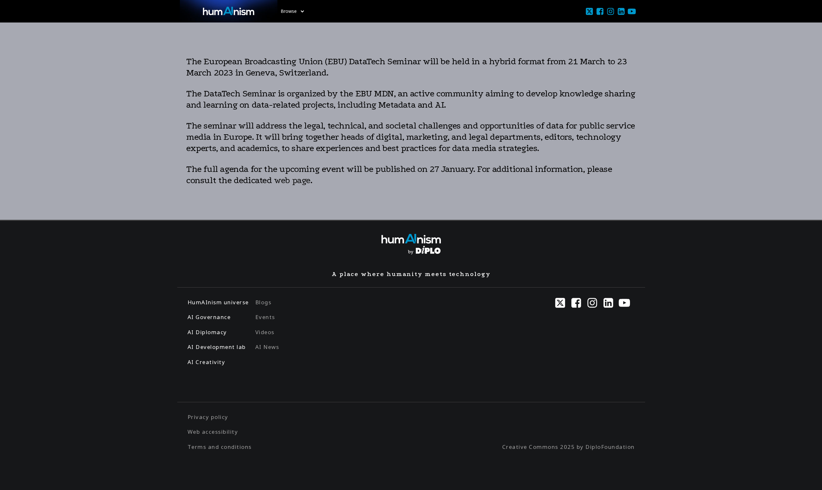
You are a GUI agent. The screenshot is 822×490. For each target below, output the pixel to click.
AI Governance (209, 317)
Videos (265, 332)
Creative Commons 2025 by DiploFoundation (568, 446)
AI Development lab (217, 347)
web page (292, 180)
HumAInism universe (218, 302)
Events (265, 317)
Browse (289, 11)
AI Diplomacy (207, 332)
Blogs (263, 302)
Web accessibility (213, 431)
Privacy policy (208, 417)
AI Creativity (206, 362)
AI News (267, 347)
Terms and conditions (220, 446)
